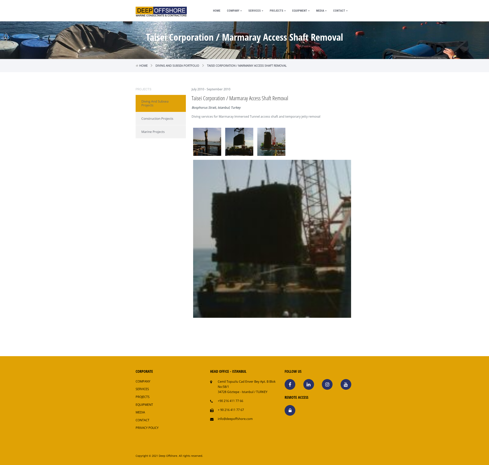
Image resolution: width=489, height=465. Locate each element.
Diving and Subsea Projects (154, 103)
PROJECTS (143, 397)
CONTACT (142, 420)
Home (216, 10)
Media (320, 10)
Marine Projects (153, 131)
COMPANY (233, 10)
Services (254, 10)
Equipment (300, 10)
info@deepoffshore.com (235, 419)
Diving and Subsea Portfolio (177, 65)
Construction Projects (157, 118)
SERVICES (142, 389)
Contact (339, 10)
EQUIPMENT (144, 405)
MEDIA (140, 412)
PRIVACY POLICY (147, 428)
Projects (277, 10)
